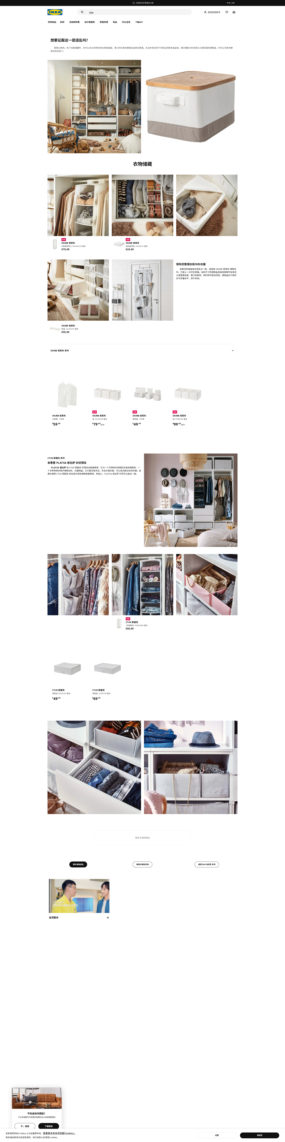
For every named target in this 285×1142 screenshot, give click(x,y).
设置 (217, 1135)
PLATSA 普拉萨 (58, 467)
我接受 (259, 1135)
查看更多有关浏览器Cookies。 (59, 1133)
